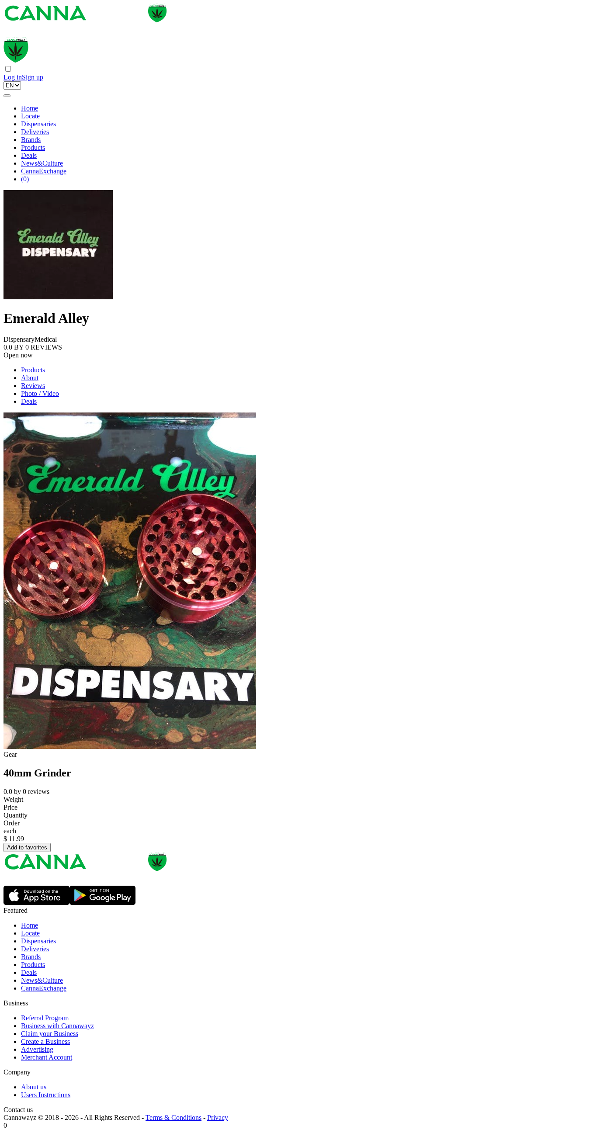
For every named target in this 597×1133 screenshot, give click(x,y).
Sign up (32, 77)
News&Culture (42, 163)
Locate (30, 116)
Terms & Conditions (173, 1117)
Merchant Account (46, 1057)
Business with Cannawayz (57, 1025)
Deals (29, 155)
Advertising (37, 1049)
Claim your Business (49, 1033)
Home (29, 108)
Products (33, 147)
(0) (25, 179)
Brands (31, 139)
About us (33, 1087)
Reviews (33, 385)
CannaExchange (43, 171)
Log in (12, 77)
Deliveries (35, 131)
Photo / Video (40, 393)
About (29, 377)
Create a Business (45, 1041)
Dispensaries (38, 124)
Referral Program (45, 1018)
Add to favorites (27, 847)
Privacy (217, 1117)
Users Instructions (45, 1094)
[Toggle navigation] (6, 95)
